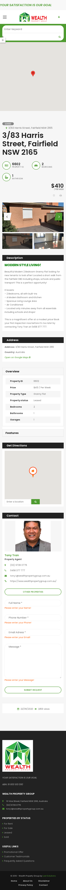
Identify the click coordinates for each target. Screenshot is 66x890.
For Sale (8, 828)
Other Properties (33, 591)
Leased (8, 832)
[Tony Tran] (33, 536)
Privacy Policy (25, 885)
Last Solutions (49, 876)
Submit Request (33, 689)
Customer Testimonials (16, 856)
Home (14, 881)
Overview (12, 371)
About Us (27, 881)
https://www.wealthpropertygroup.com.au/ (33, 581)
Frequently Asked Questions (19, 860)
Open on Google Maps (17, 357)
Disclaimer (44, 881)
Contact (43, 885)
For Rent (8, 823)
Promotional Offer (13, 852)
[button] (33, 74)
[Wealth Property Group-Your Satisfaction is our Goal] (33, 17)
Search (60, 37)
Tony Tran (12, 555)
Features (12, 433)
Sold (6, 837)
